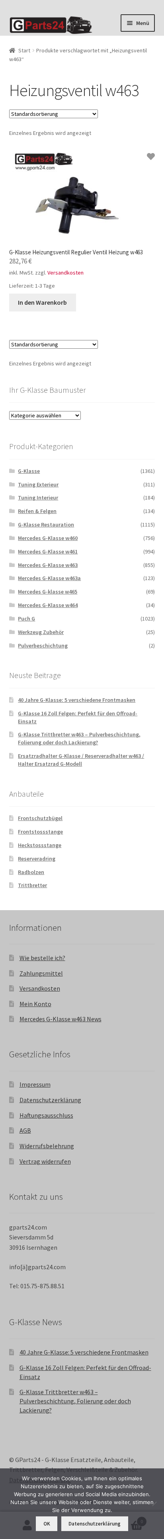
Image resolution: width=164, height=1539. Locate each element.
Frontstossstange (40, 831)
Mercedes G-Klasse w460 (48, 538)
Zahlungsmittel (41, 973)
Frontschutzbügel (40, 818)
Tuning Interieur (38, 497)
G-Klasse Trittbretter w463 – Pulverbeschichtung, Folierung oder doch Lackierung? (79, 738)
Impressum (35, 1084)
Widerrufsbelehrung (47, 1146)
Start (24, 50)
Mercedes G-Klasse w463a (49, 578)
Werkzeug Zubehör (41, 632)
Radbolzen (31, 872)
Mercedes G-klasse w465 (47, 591)
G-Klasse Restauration (46, 524)
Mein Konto (35, 1004)
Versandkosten (65, 272)
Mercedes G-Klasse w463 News (61, 1019)
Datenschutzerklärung (50, 1100)
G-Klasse (29, 471)
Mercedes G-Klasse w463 (48, 565)
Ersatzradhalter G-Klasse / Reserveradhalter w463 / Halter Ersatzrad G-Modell (81, 759)
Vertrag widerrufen (45, 1161)
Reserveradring (36, 858)
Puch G (26, 618)
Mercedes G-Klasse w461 (48, 551)
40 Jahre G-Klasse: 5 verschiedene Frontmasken (76, 699)
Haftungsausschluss (46, 1115)
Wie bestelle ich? (42, 958)
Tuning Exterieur (38, 484)
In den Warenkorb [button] (42, 302)
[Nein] (154, 1504)
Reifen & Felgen (37, 511)
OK (46, 1523)
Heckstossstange (39, 845)
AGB (25, 1130)
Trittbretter (32, 885)
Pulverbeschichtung (43, 645)
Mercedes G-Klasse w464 (48, 605)
